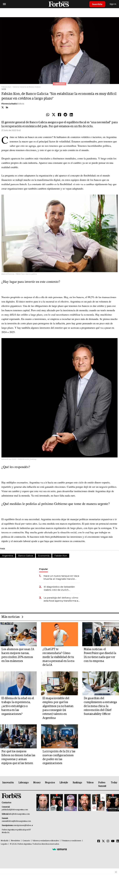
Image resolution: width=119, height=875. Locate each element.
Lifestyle (63, 782)
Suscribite (97, 4)
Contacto (26, 841)
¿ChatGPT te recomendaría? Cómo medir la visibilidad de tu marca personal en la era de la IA (58, 657)
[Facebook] (59, 115)
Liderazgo (23, 782)
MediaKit (4, 841)
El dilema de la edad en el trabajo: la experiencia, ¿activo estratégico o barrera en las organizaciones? (17, 706)
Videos (90, 782)
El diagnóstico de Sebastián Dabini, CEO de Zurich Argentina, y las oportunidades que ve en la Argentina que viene (61, 588)
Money (36, 782)
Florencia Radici (9, 104)
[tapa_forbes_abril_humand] (57, 802)
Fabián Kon (60, 555)
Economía (43, 555)
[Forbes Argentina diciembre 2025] (84, 802)
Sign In (113, 4)
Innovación (8, 782)
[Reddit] (65, 115)
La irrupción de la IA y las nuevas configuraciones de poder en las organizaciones (59, 757)
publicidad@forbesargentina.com (15, 810)
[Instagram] (108, 841)
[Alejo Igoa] (70, 802)
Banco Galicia (25, 555)
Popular (43, 569)
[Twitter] (53, 115)
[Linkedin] (71, 115)
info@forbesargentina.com (19, 814)
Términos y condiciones (71, 841)
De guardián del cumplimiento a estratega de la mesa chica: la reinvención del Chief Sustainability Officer (100, 706)
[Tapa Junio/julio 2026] (43, 802)
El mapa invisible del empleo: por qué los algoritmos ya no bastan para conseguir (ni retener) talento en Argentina (58, 708)
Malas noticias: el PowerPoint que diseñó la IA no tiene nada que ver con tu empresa (100, 655)
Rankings (77, 782)
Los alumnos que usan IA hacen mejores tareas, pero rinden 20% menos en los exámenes (17, 655)
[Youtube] (113, 841)
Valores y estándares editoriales (46, 841)
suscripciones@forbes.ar (23, 825)
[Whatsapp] (47, 115)
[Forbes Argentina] (59, 4)
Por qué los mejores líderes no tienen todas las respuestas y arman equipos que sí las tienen (18, 757)
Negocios (50, 782)
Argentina (7, 555)
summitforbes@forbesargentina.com (16, 821)
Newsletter (15, 841)
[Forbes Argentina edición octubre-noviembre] (98, 802)
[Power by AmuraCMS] (59, 849)
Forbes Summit (102, 784)
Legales (4, 844)
